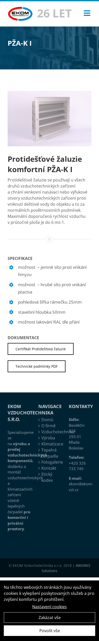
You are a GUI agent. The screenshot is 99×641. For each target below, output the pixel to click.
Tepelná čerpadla (49, 453)
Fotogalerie (49, 462)
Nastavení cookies (49, 606)
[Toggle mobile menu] (87, 13)
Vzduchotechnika (49, 432)
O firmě (48, 426)
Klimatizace (49, 444)
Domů (47, 419)
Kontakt (48, 468)
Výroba (48, 438)
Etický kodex (47, 477)
